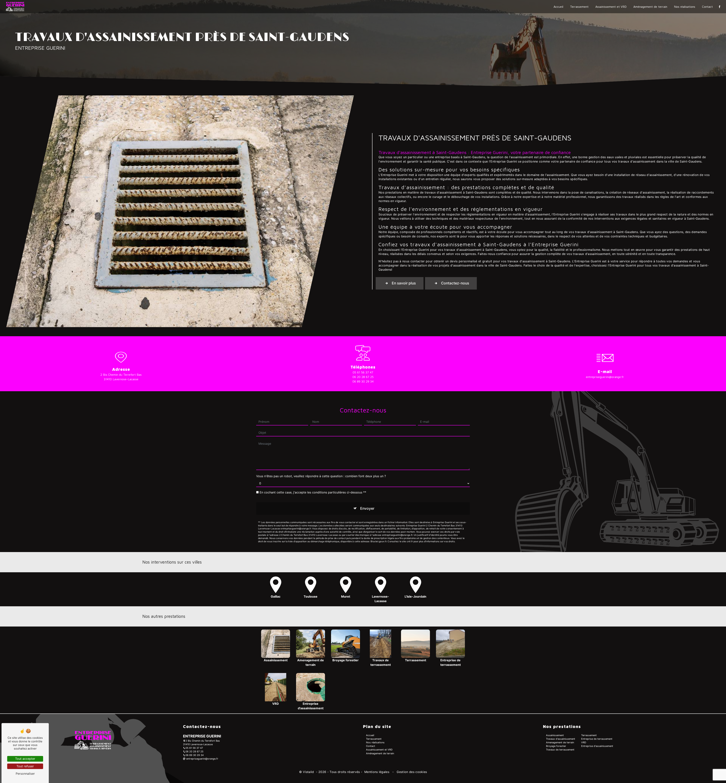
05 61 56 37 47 (363, 372)
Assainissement (555, 735)
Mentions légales (376, 772)
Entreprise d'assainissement (597, 746)
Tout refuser (25, 766)
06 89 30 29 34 (363, 381)
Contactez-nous (455, 283)
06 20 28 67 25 (363, 377)
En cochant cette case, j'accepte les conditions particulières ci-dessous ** (313, 492)
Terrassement (579, 6)
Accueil (558, 6)
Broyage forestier (556, 746)
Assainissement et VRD (611, 6)
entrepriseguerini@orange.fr (605, 377)
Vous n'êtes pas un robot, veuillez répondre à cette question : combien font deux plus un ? (321, 476)
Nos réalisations (684, 6)
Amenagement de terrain (560, 742)
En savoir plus (404, 283)
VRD (583, 742)
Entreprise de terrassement (596, 738)
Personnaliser (25, 773)
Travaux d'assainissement (560, 738)
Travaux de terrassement (560, 749)
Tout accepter (25, 759)
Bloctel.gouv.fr (378, 541)
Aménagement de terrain (650, 6)
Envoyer (367, 508)
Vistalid (309, 772)
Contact (707, 6)
